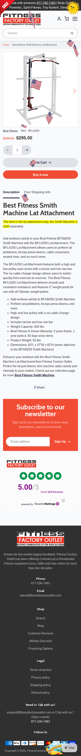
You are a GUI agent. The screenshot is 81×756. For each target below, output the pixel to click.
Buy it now (40, 174)
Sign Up (60, 441)
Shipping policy (40, 685)
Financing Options (40, 648)
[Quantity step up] (26, 150)
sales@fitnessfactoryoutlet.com (40, 595)
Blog (40, 625)
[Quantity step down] (7, 150)
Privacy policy (40, 677)
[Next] (74, 91)
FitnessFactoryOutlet (39, 750)
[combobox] (35, 33)
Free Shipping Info (37, 192)
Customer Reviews (40, 633)
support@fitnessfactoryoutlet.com (29, 712)
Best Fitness (10, 130)
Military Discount (40, 641)
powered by (27, 504)
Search (40, 618)
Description (11, 192)
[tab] (13, 193)
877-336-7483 (46, 3)
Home (6, 44)
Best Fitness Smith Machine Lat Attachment (35, 44)
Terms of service (40, 669)
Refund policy (40, 692)
